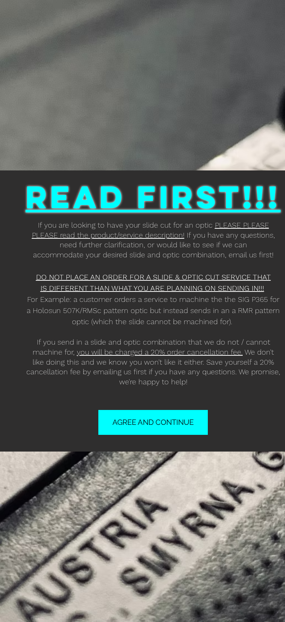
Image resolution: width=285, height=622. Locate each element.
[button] (153, 422)
